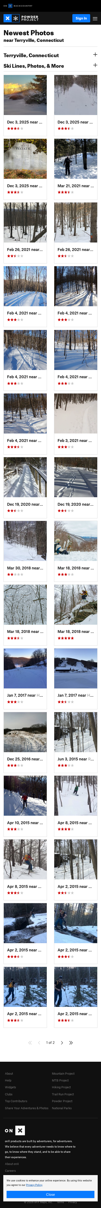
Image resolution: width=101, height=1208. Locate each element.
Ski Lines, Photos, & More (34, 65)
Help (8, 1080)
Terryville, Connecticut (31, 54)
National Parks (62, 1108)
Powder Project (62, 1101)
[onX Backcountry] (18, 6)
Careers (10, 1170)
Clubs (8, 1094)
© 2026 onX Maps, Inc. (38, 1202)
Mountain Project (63, 1073)
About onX (12, 1164)
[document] (50, 1188)
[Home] (23, 18)
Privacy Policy (34, 1185)
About (9, 1073)
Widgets (10, 1087)
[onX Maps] (15, 1134)
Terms (60, 1202)
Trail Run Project (63, 1094)
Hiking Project (61, 1087)
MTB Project (60, 1080)
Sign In (81, 18)
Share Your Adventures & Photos (26, 1108)
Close (50, 1194)
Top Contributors (16, 1101)
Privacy (72, 1202)
